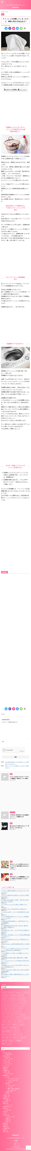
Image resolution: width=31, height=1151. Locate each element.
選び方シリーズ (6, 1043)
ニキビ (19, 1008)
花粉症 (4, 1040)
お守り (20, 995)
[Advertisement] (15, 108)
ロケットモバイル (15, 1018)
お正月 (4, 998)
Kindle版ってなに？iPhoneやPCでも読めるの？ (14, 909)
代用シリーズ (12, 1021)
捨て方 (17, 1031)
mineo (26, 992)
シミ (22, 1005)
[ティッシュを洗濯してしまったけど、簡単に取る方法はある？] (17, 28)
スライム (12, 1008)
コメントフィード (16, 1145)
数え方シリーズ (6, 1034)
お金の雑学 (12, 998)
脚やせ (23, 1037)
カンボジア (5, 1005)
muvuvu (15, 7)
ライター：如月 (20, 1014)
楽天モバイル (17, 1034)
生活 (4, 714)
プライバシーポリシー (15, 1147)
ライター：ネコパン (7, 1014)
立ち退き (16, 1037)
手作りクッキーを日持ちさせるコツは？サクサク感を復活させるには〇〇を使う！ (19, 866)
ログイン (16, 1142)
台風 (22, 1024)
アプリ (12, 1002)
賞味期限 (19, 1040)
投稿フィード (16, 1143)
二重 (4, 1021)
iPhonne (19, 992)
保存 (20, 1021)
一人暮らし (25, 1018)
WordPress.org (17, 1146)
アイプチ (5, 1002)
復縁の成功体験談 (7, 1031)
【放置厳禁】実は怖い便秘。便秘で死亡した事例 (14, 957)
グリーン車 (14, 1005)
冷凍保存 (15, 1024)
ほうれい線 (21, 998)
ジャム (4, 1008)
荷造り (12, 1040)
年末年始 (5, 1027)
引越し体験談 (14, 1027)
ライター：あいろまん (15, 1011)
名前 (3, 741)
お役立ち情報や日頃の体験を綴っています (15, 1138)
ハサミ (4, 1011)
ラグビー (5, 1018)
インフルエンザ (21, 1002)
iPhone (11, 992)
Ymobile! (13, 995)
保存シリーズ (6, 1024)
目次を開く (23, 89)
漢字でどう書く (6, 1037)
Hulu (4, 992)
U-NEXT (5, 995)
